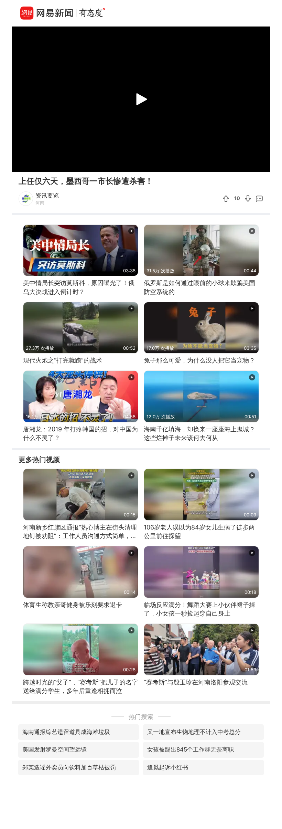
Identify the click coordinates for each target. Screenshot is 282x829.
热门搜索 (141, 716)
